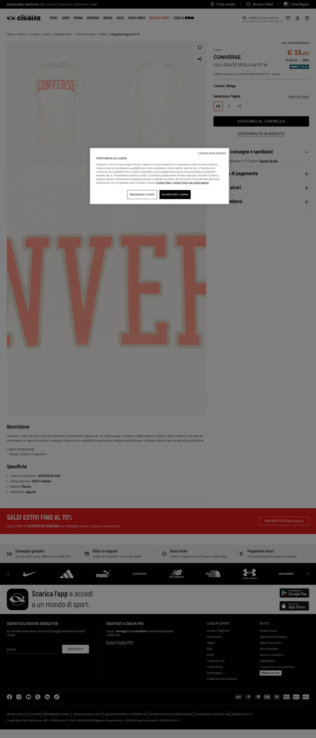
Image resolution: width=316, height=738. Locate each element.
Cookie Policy (164, 182)
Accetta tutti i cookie (175, 194)
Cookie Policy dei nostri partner (191, 182)
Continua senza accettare (212, 153)
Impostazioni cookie (142, 194)
